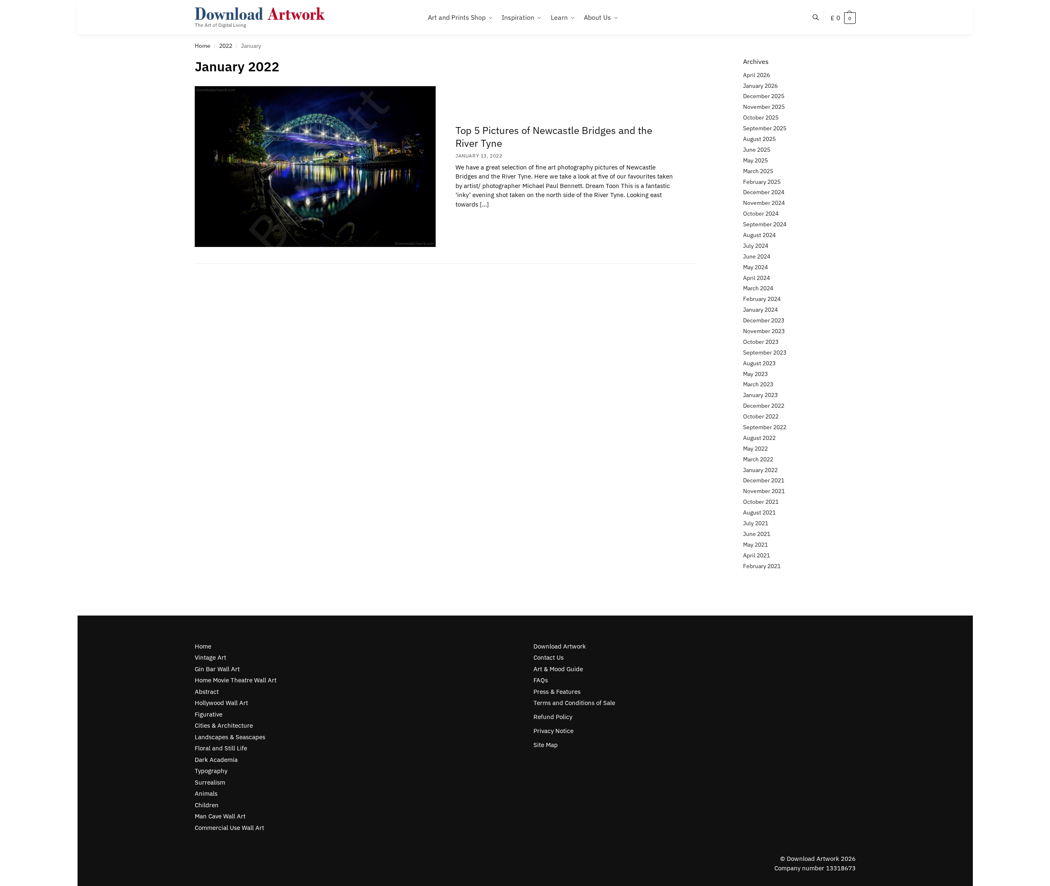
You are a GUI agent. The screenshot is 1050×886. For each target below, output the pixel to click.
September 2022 (764, 427)
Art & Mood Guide (558, 669)
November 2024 (764, 203)
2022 (225, 45)
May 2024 (755, 267)
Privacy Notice (553, 731)
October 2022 (761, 416)
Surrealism (210, 782)
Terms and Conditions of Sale (574, 703)
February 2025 (762, 182)
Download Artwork (559, 646)
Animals (206, 793)
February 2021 (762, 566)
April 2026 (756, 75)
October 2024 (761, 213)
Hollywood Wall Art (221, 703)
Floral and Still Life (221, 748)
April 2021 (756, 555)
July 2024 (755, 245)
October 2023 (761, 341)
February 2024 (762, 299)
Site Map (545, 745)
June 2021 (756, 534)
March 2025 (758, 171)
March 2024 (758, 288)
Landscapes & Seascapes (230, 737)
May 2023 (755, 374)
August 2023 (759, 363)
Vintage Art (210, 657)
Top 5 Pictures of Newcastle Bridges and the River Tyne (553, 137)
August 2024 (759, 235)
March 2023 (758, 384)
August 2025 (759, 139)
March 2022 (758, 459)
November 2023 (764, 331)
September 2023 (764, 352)
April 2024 (756, 278)
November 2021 (764, 491)
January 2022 (760, 470)
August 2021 (759, 512)
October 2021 (761, 501)
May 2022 (755, 448)
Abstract (207, 692)
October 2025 (761, 117)
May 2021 (755, 544)
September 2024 (764, 224)
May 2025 (755, 160)
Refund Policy (552, 717)
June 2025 (756, 149)
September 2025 (764, 128)
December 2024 (763, 192)
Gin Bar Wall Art (217, 669)
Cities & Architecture (224, 725)
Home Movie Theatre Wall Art (235, 680)
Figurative (208, 714)
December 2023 (763, 320)
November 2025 (764, 106)
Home (202, 45)
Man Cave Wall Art (220, 816)
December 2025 (763, 96)
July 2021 (755, 523)
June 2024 (756, 256)
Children (207, 805)
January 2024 (760, 309)
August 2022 (759, 438)
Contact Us (548, 657)
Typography (211, 771)
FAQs (540, 680)
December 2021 (763, 480)
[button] (843, 17)
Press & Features (556, 692)
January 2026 (760, 85)
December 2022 (763, 405)
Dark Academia (216, 760)
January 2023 (760, 395)
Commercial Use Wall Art (229, 828)
